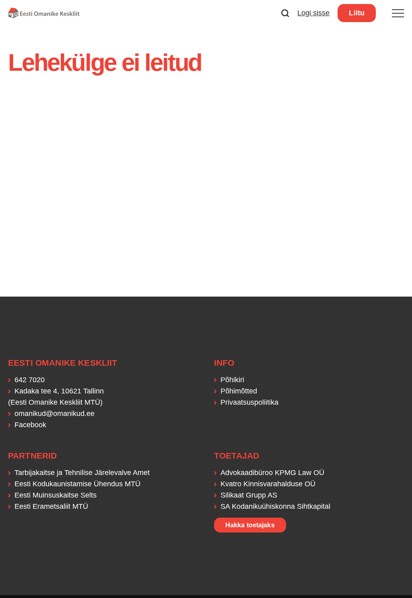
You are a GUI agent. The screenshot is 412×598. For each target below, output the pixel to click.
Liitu (357, 13)
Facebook (30, 425)
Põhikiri (232, 380)
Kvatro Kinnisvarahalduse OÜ (267, 484)
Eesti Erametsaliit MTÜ (51, 506)
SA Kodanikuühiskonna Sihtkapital (275, 506)
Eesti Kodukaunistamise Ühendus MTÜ (77, 484)
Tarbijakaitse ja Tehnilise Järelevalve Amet (82, 473)
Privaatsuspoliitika (249, 402)
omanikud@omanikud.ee (54, 414)
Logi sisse (313, 13)
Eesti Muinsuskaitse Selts (55, 495)
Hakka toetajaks (250, 525)
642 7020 (29, 380)
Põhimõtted (238, 391)
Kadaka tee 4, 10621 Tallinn (59, 391)
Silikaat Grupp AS (248, 495)
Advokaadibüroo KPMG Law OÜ (272, 473)
